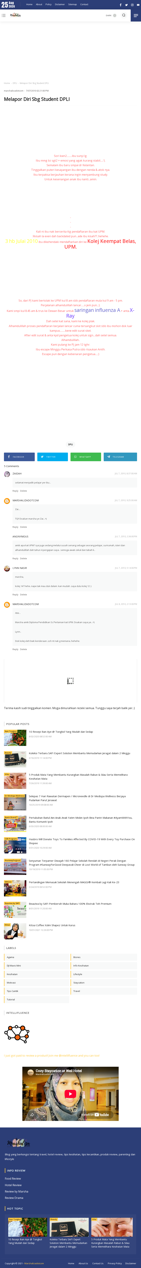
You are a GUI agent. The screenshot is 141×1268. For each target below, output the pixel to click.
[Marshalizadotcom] (15, 15)
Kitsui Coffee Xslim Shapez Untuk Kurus (52, 925)
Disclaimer (130, 1263)
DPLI (15, 83)
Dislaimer (60, 4)
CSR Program (11, 838)
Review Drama (14, 1198)
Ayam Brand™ (11, 817)
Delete (23, 490)
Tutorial (11, 999)
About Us (83, 1263)
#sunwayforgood (12, 860)
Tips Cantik (12, 991)
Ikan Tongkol (11, 731)
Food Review (13, 1178)
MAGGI (8, 881)
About (39, 4)
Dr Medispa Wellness (14, 795)
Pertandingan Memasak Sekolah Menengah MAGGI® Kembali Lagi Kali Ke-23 (74, 882)
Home (29, 4)
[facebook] (120, 4)
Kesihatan (12, 974)
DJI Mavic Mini (14, 965)
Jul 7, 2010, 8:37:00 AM (126, 473)
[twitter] (126, 4)
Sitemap (72, 4)
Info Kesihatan (81, 965)
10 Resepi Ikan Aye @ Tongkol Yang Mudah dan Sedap (61, 731)
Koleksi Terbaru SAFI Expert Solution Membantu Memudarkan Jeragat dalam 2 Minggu (79, 753)
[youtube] (138, 4)
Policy (49, 4)
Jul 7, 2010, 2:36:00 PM (126, 536)
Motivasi (11, 982)
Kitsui (7, 924)
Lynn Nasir (20, 568)
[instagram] (132, 4)
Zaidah (17, 473)
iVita (7, 774)
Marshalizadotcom (34, 1263)
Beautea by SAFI (12, 903)
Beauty (8, 752)
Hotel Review (13, 1185)
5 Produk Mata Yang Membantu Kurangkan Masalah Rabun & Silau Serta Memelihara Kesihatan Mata (78, 776)
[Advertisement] (70, 52)
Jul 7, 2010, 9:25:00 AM (126, 500)
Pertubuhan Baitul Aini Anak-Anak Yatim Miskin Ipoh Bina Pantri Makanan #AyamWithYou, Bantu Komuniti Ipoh (80, 819)
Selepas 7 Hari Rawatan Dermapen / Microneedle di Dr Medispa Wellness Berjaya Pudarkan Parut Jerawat (77, 798)
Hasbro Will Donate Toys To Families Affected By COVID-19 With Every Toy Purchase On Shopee (82, 841)
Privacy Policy (115, 1263)
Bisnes (76, 957)
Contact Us (98, 1263)
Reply (15, 490)
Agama (10, 957)
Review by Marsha (16, 1191)
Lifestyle (77, 974)
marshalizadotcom (26, 500)
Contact (84, 4)
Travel (76, 991)
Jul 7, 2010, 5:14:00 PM (126, 567)
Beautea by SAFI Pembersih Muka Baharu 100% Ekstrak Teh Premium (70, 903)
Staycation (78, 982)
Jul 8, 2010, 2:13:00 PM (126, 604)
